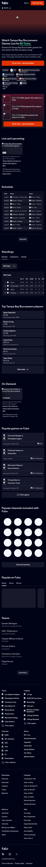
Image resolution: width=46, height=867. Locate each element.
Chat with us (28, 838)
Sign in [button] (26, 3)
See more (23, 239)
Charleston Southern (11, 654)
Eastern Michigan (9, 623)
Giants (12, 282)
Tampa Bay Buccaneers (27, 74)
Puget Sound (7, 661)
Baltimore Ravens (11, 79)
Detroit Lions (9, 74)
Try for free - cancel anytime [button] (23, 63)
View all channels (23, 565)
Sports (4, 583)
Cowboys (13, 293)
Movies (19, 583)
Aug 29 (6, 214)
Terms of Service (7, 863)
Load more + (23, 673)
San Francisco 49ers (29, 79)
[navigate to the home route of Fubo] (5, 3)
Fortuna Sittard (8, 646)
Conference (14, 257)
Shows (11, 583)
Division (4, 257)
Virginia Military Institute (12, 638)
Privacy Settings (30, 835)
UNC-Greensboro (10, 631)
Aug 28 (6, 197)
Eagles (12, 289)
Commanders (14, 286)
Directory (29, 863)
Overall (23, 257)
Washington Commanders (30, 70)
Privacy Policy (19, 863)
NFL (14, 70)
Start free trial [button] (37, 3)
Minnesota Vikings (11, 83)
